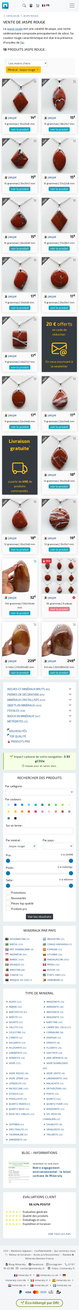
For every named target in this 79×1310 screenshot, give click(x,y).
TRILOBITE (54, 1134)
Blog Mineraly (17, 1264)
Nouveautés (17, 731)
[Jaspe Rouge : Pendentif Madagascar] (19, 274)
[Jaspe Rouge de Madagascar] (59, 155)
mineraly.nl (18, 1285)
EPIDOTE (53, 1042)
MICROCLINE (18, 1088)
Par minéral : (13, 840)
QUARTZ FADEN (19, 1103)
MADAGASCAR (58, 959)
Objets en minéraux (24, 705)
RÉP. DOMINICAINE (21, 949)
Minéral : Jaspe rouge (22, 69)
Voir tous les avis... (60, 1233)
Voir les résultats (39, 916)
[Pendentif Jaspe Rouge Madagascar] (59, 96)
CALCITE (16, 1027)
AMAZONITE (55, 1001)
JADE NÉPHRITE (56, 1057)
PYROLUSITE (18, 1098)
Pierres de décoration (26, 694)
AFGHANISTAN (19, 938)
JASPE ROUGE (18, 1073)
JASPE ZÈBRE (18, 1078)
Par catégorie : (14, 786)
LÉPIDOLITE (17, 1083)
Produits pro (20, 741)
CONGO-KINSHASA (59, 944)
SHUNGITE (54, 1124)
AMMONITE (54, 1006)
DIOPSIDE (53, 1037)
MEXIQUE (17, 964)
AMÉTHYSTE (18, 1011)
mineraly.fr (24, 1274)
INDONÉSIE (18, 954)
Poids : (10, 867)
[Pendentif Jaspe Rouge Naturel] (19, 155)
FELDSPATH (17, 1047)
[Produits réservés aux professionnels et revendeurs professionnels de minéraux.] (73, 597)
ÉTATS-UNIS (56, 974)
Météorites (17, 721)
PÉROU (53, 964)
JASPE (14, 1063)
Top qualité (16, 736)
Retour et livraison (20, 1254)
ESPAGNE (54, 949)
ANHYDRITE (54, 1011)
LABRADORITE (56, 1078)
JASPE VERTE (55, 1073)
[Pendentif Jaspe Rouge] (19, 393)
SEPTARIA (16, 1124)
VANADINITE (18, 1139)
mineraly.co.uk (49, 1274)
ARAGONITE (54, 1016)
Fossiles (16, 710)
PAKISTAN (17, 969)
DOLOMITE (17, 1042)
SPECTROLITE (18, 1129)
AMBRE (15, 1006)
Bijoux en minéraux (23, 716)
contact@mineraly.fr (32, 1268)
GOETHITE (54, 1052)
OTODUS (16, 1093)
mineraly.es (63, 1280)
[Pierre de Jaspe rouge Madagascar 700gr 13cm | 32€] (19, 576)
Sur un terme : (14, 825)
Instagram (55, 1264)
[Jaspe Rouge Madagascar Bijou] (19, 334)
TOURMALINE (18, 1134)
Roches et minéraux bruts (28, 689)
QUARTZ (53, 1098)
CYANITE (15, 1037)
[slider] (8, 861)
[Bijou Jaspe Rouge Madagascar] (59, 516)
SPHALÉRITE (55, 1129)
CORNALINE (54, 1032)
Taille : (10, 880)
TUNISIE (16, 974)
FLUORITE (54, 1047)
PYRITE (52, 1093)
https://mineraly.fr (63, 1268)
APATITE (15, 1016)
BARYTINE (54, 1022)
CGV (5, 1250)
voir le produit (20, 129)
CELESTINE (17, 1032)
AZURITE (16, 1022)
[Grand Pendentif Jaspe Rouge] (59, 215)
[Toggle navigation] (72, 5)
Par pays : (49, 840)
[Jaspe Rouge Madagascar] (19, 516)
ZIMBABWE (55, 979)
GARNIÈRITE (18, 1052)
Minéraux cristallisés (26, 700)
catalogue (13, 15)
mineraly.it (41, 1280)
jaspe (12, 117)
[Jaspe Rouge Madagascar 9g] (19, 96)
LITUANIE (54, 954)
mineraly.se (63, 1285)
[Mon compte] (31, 6)
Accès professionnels (46, 1254)
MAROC (17, 959)
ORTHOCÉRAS (56, 1088)
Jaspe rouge (31, 15)
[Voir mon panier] (37, 6)
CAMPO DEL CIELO (58, 1027)
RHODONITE (55, 1108)
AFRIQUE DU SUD (21, 979)
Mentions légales (21, 1250)
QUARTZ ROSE (19, 1108)
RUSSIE (53, 969)
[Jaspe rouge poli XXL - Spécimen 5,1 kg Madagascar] (19, 639)
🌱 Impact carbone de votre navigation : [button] (39, 761)
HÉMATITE (17, 1057)
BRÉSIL (16, 944)
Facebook (37, 1264)
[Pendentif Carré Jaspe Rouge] (19, 215)
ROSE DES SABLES (21, 1113)
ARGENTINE (55, 938)
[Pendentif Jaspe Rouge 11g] (59, 274)
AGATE (15, 1001)
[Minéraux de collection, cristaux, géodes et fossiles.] (5, 5)
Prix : (9, 855)
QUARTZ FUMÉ (57, 1103)
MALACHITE (54, 1083)
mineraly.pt (41, 1285)
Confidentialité (42, 1250)
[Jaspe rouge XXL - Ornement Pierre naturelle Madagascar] (59, 639)
